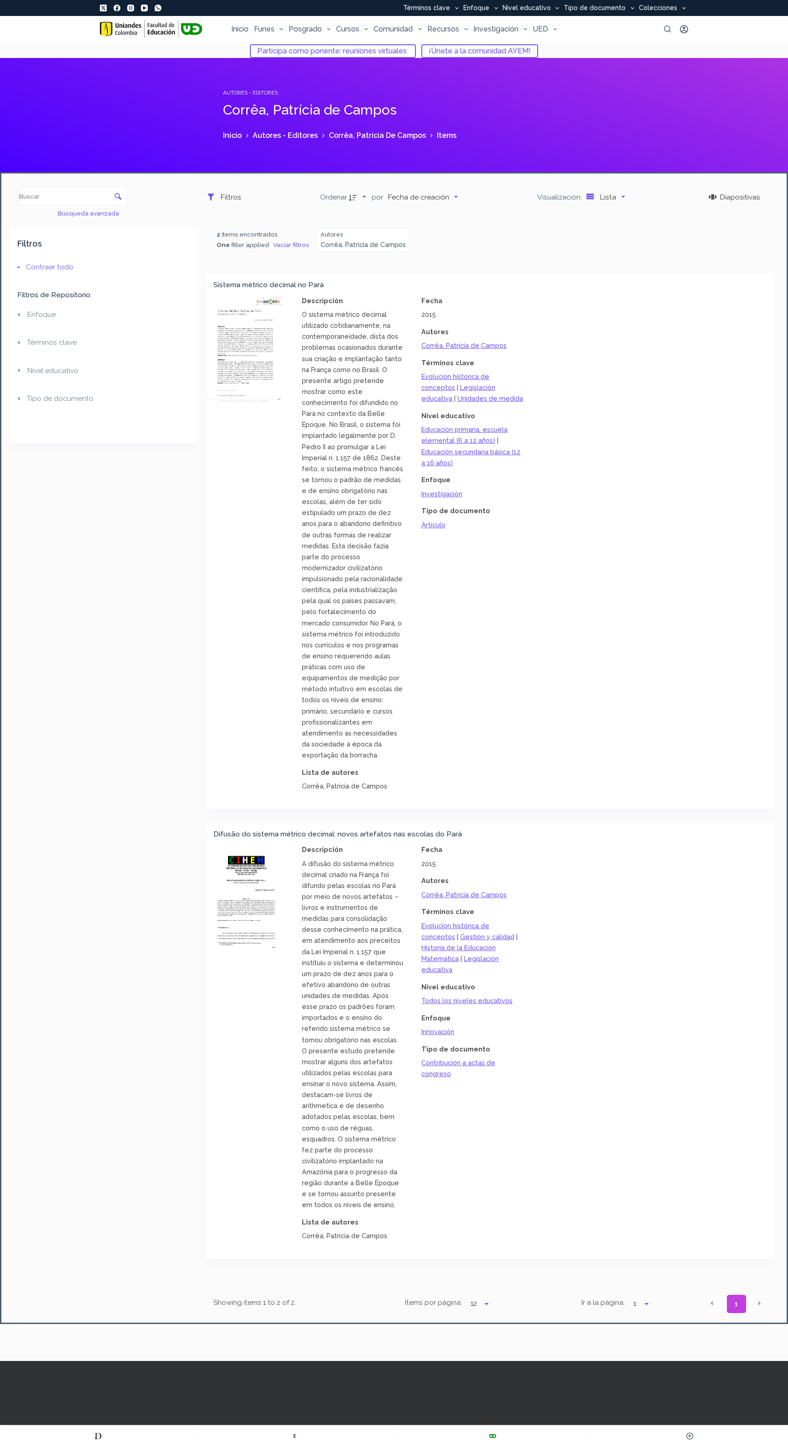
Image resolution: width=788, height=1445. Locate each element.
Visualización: (560, 197)
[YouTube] (144, 8)
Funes (264, 29)
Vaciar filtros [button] (291, 244)
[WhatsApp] (158, 8)
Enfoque (476, 8)
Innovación (437, 1031)
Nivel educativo (527, 8)
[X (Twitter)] (103, 8)
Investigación (495, 29)
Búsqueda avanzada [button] (89, 213)
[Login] (684, 29)
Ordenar (333, 197)
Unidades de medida (490, 398)
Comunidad (393, 29)
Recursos (443, 29)
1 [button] (736, 1304)
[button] (711, 1303)
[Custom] (98, 1436)
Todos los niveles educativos (467, 1000)
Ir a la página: (603, 1302)
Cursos (347, 29)
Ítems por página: (433, 1302)
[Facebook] (117, 8)
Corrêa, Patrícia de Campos (464, 345)
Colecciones (658, 8)
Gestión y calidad (487, 937)
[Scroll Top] (690, 1436)
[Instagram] (130, 8)
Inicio (240, 29)
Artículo (433, 525)
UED (540, 29)
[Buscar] (667, 29)
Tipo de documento (595, 8)
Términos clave (426, 8)
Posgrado (305, 29)
